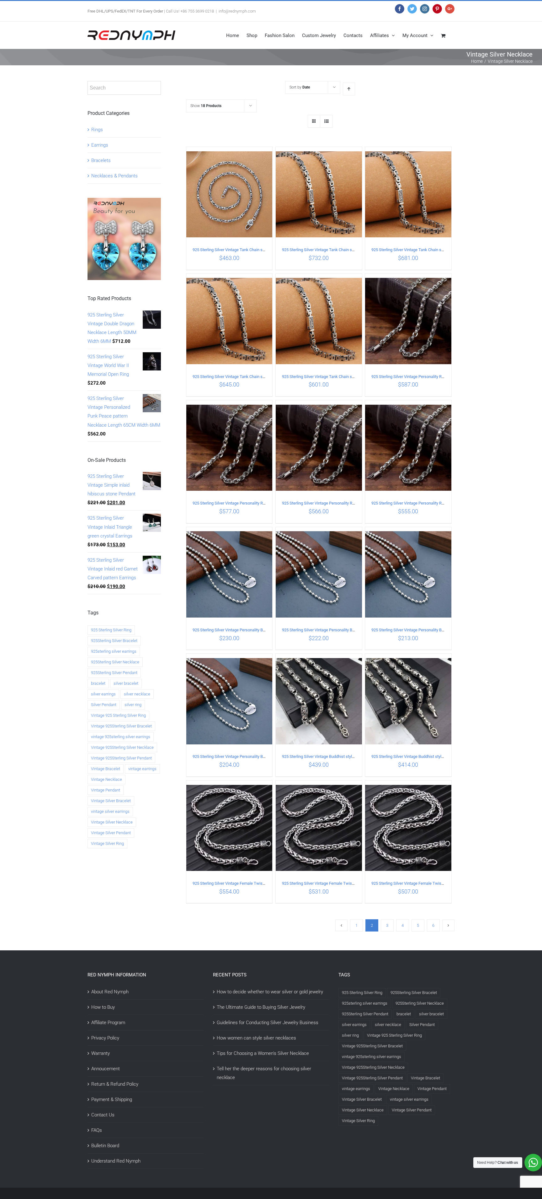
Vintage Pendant (105, 790)
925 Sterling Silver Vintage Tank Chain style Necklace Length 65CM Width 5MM (441, 249)
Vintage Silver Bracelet (111, 800)
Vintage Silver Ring (107, 843)
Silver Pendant (103, 704)
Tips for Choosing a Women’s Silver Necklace (263, 1053)
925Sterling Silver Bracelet (114, 640)
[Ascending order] (349, 89)
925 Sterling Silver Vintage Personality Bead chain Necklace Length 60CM (347, 630)
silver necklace (137, 694)
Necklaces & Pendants (114, 176)
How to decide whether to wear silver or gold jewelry (270, 992)
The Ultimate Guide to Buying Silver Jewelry (261, 1007)
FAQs (96, 1130)
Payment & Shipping (111, 1099)
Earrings (99, 145)
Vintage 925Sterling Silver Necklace (122, 747)
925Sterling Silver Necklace (115, 662)
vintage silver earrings (110, 811)
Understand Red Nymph (116, 1161)
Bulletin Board (105, 1145)
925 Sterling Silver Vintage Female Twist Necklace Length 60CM (339, 883)
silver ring (133, 704)
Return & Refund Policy (114, 1084)
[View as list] (326, 121)
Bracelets (101, 160)
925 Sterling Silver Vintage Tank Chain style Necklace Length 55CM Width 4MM (262, 249)
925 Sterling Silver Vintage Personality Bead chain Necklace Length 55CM (436, 630)
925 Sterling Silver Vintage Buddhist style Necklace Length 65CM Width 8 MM (350, 756)
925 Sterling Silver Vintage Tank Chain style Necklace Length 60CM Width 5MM (262, 376)
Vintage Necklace (106, 779)
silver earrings (103, 694)
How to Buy (103, 1007)
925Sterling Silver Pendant (114, 672)
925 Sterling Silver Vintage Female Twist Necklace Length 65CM (249, 883)
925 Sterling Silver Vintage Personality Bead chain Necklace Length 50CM (257, 756)
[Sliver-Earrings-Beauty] (124, 202)
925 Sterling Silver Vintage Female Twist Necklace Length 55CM (428, 883)
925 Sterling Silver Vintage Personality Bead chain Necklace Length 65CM (257, 630)
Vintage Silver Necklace (112, 822)
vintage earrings (142, 768)
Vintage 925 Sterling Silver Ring (118, 715)
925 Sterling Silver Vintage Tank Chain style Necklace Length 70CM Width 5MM (352, 249)
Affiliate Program (108, 1022)
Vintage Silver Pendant (111, 832)
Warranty (100, 1053)
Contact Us (102, 1115)
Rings (97, 129)
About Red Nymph (110, 992)
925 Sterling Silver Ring (111, 630)
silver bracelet (126, 683)
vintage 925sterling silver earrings (120, 736)
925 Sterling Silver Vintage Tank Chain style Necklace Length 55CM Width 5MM (352, 376)
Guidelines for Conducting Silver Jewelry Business (267, 1022)
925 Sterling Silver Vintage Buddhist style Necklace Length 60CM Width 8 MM (439, 756)
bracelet (98, 683)
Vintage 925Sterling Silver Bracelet (121, 726)
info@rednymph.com (237, 11)
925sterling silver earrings (113, 651)
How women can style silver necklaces (256, 1038)
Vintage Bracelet (105, 768)
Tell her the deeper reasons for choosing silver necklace (264, 1073)
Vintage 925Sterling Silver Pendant (121, 758)
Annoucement (105, 1069)
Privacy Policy (105, 1038)
